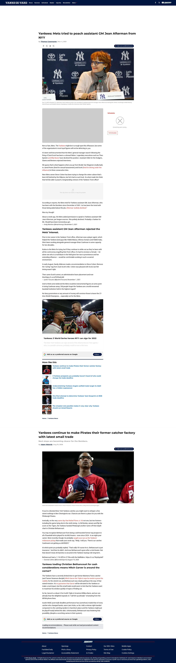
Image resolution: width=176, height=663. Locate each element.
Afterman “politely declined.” (76, 208)
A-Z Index (89, 653)
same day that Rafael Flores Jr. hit (70, 521)
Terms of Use (108, 650)
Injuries (58, 3)
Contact (89, 646)
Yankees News (53, 418)
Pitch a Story (66, 650)
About (44, 646)
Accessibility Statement (70, 653)
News (31, 3)
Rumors (37, 3)
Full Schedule (113, 133)
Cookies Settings (128, 653)
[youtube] (163, 2)
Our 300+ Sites (109, 646)
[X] (159, 2)
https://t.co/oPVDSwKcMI (54, 277)
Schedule (45, 3)
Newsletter (66, 3)
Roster (52, 3)
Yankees (62, 146)
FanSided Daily (47, 650)
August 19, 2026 (73, 560)
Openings (64, 646)
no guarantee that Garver (65, 583)
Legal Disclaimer (48, 653)
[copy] (53, 46)
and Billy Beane (53, 158)
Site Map (107, 653)
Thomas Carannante (49, 41)
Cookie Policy (127, 650)
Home (44, 418)
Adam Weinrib (46, 444)
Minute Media (32, 658)
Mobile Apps (126, 646)
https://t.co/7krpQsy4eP (94, 557)
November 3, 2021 (71, 224)
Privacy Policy (91, 650)
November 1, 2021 (74, 280)
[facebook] (155, 2)
